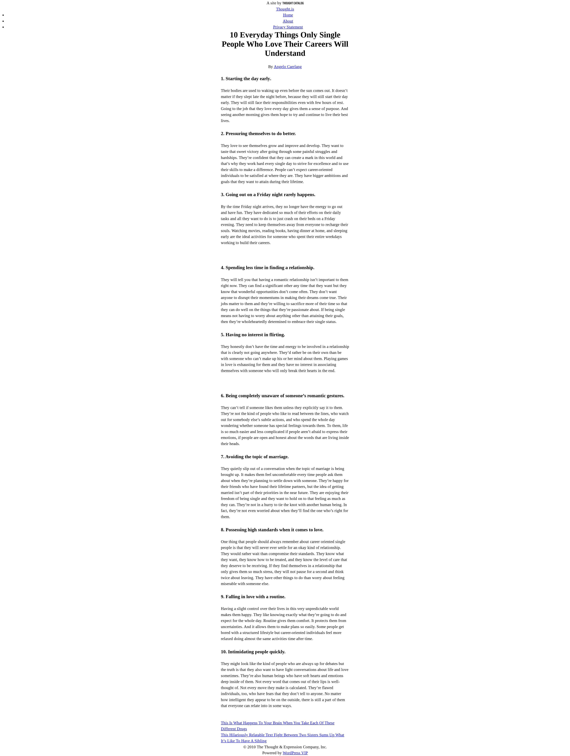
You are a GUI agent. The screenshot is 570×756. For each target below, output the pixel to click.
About (288, 21)
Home (288, 15)
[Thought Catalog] (293, 3)
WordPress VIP (295, 753)
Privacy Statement (288, 27)
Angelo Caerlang (288, 66)
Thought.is (285, 9)
